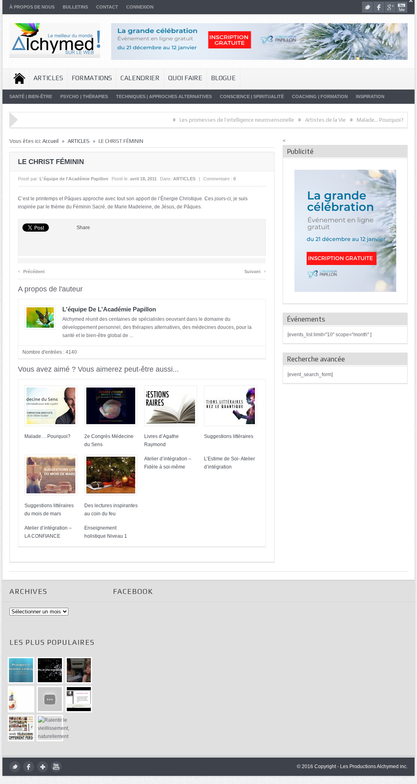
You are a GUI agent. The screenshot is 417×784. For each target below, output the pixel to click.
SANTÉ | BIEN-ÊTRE (30, 96)
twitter (367, 7)
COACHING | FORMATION (320, 96)
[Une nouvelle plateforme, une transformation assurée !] (21, 699)
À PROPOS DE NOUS (32, 6)
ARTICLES (48, 78)
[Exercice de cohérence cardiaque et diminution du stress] (21, 670)
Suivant (255, 270)
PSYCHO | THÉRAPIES (84, 96)
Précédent (31, 270)
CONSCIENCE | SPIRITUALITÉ (252, 96)
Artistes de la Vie (309, 120)
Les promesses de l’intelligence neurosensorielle (221, 120)
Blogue (223, 78)
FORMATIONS (92, 78)
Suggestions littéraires (228, 436)
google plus (390, 7)
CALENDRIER (140, 78)
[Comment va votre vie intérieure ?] (50, 699)
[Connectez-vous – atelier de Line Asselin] (79, 699)
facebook (378, 7)
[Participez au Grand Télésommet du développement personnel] (21, 728)
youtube (401, 7)
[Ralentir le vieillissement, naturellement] (50, 728)
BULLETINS (75, 6)
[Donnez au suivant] (79, 670)
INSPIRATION (370, 96)
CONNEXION (140, 6)
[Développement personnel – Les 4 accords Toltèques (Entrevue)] (50, 670)
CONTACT (107, 6)
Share (83, 227)
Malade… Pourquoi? (364, 120)
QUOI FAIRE (185, 78)
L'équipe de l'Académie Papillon (74, 178)
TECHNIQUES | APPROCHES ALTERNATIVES (164, 96)
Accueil (19, 78)
